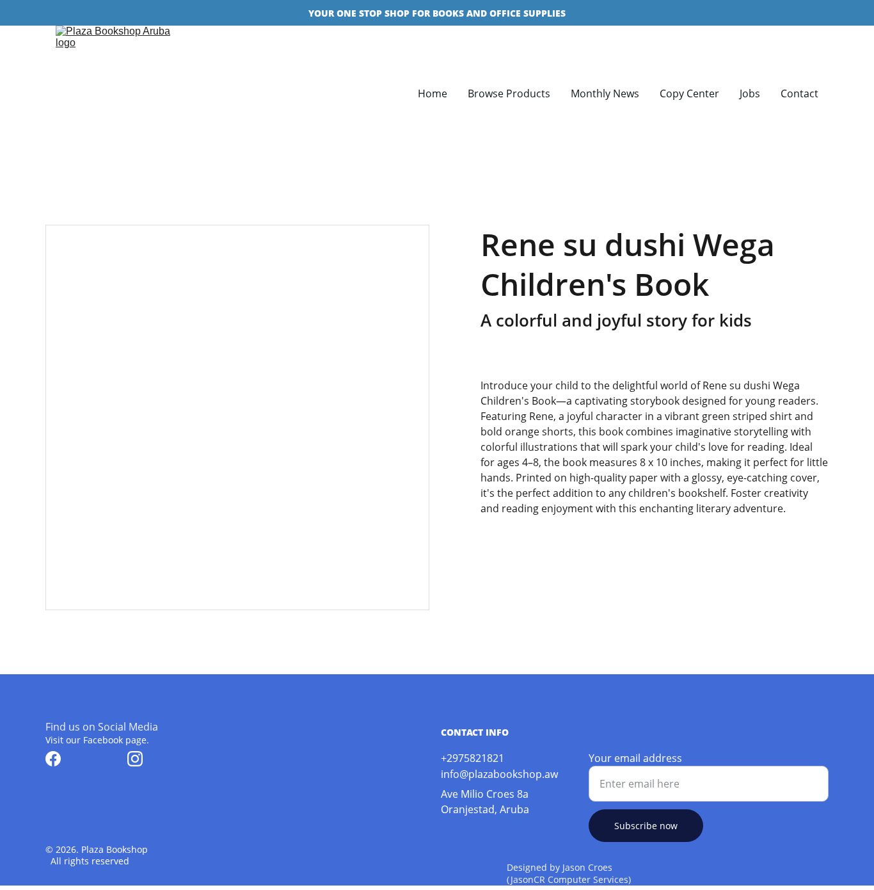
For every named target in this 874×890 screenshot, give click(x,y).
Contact (799, 93)
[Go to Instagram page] (135, 758)
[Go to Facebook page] (53, 758)
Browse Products (509, 93)
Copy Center (689, 93)
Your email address (635, 758)
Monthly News (605, 93)
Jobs (750, 93)
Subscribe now (646, 826)
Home (432, 93)
